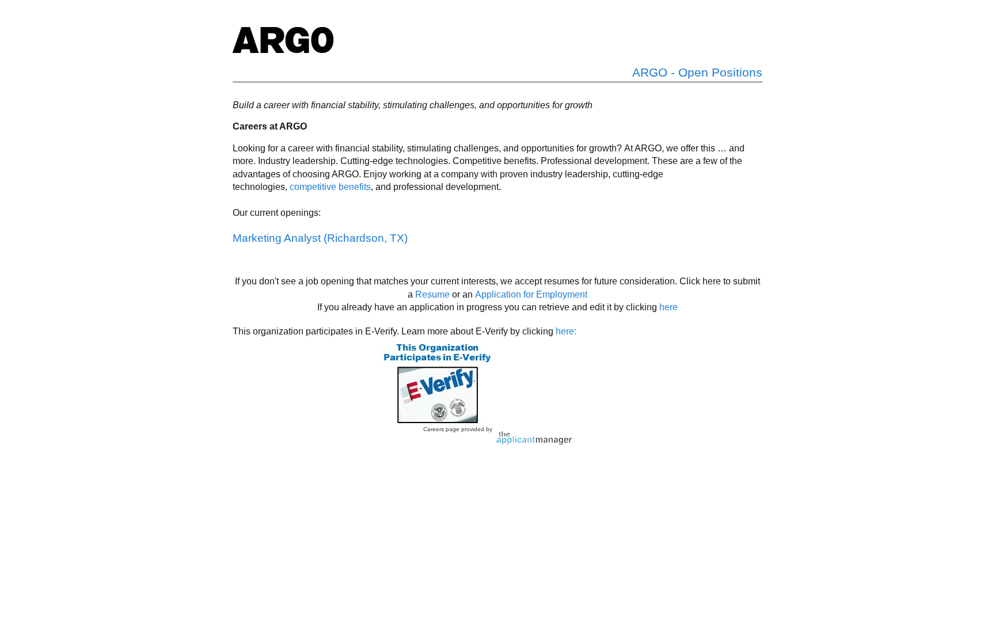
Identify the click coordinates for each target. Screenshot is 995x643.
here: (566, 331)
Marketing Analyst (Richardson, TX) (320, 238)
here (668, 307)
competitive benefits (330, 187)
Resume (432, 294)
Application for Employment (531, 294)
